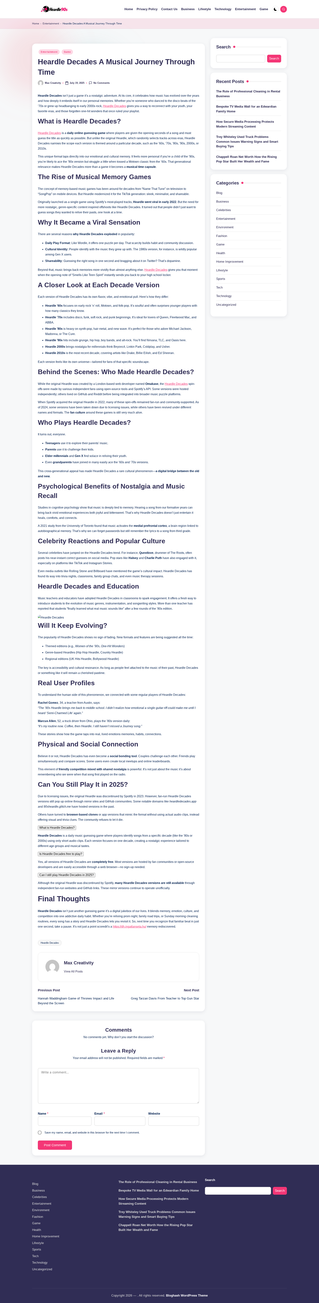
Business (222, 201)
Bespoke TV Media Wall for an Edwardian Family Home (246, 109)
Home (35, 23)
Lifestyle (222, 270)
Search (223, 46)
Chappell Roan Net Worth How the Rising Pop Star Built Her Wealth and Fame (246, 159)
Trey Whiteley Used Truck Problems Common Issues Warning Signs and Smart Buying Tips (247, 141)
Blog (219, 193)
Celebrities (223, 210)
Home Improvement (229, 261)
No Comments (101, 82)
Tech (219, 287)
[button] (73, 971)
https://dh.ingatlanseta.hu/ (129, 926)
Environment (225, 227)
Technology (224, 296)
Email (99, 1113)
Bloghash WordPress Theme (187, 1295)
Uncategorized (226, 304)
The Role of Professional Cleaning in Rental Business (248, 94)
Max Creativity (79, 962)
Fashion (221, 236)
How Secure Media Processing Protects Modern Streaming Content (245, 124)
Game (67, 52)
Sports (220, 279)
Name (43, 1113)
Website (154, 1113)
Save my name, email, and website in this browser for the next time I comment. (92, 1132)
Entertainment (51, 23)
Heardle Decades (114, 106)
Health (220, 253)
